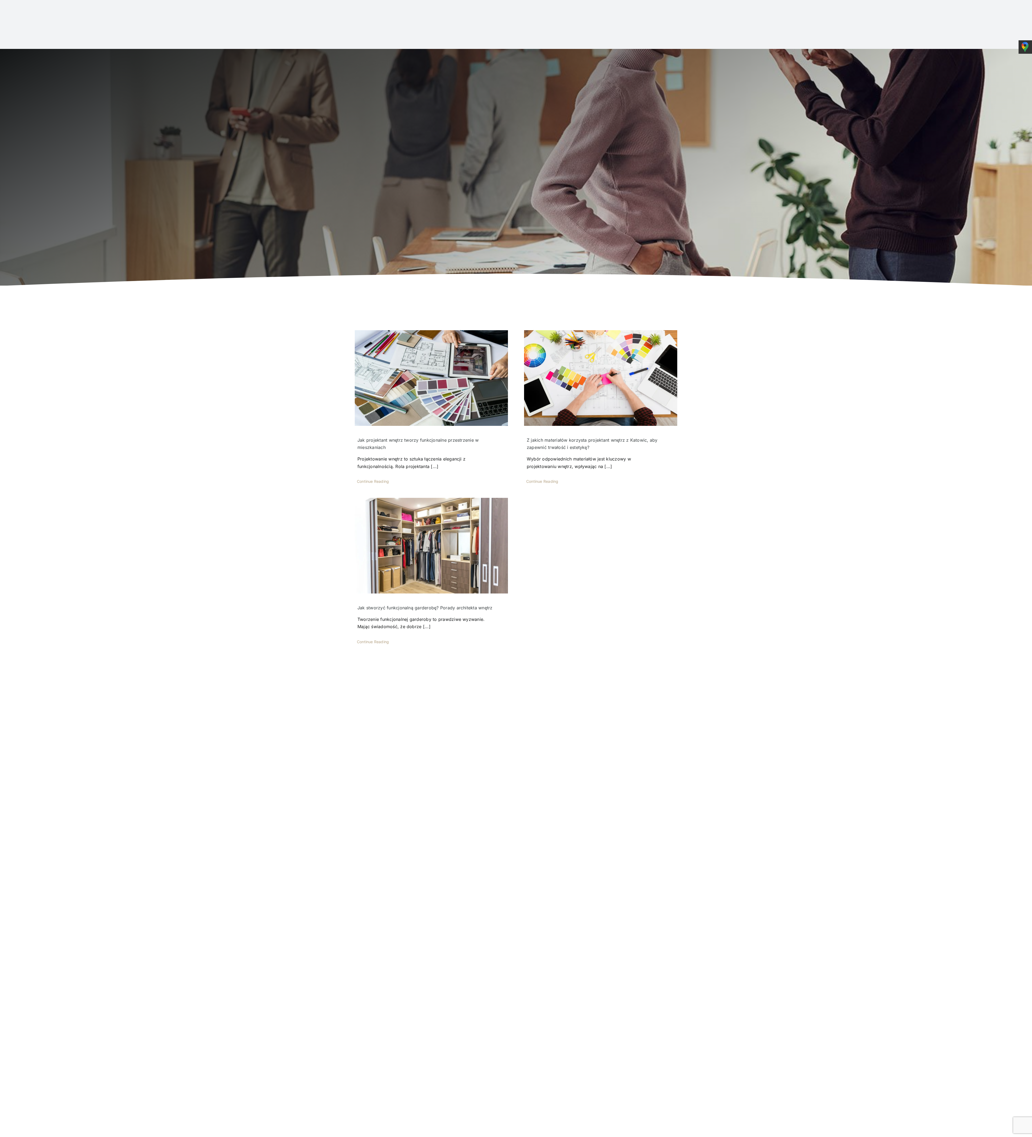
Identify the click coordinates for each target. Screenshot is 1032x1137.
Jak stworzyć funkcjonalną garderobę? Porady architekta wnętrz (425, 607)
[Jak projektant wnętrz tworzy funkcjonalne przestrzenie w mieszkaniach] (431, 378)
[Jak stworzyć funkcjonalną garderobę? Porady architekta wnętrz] (431, 545)
